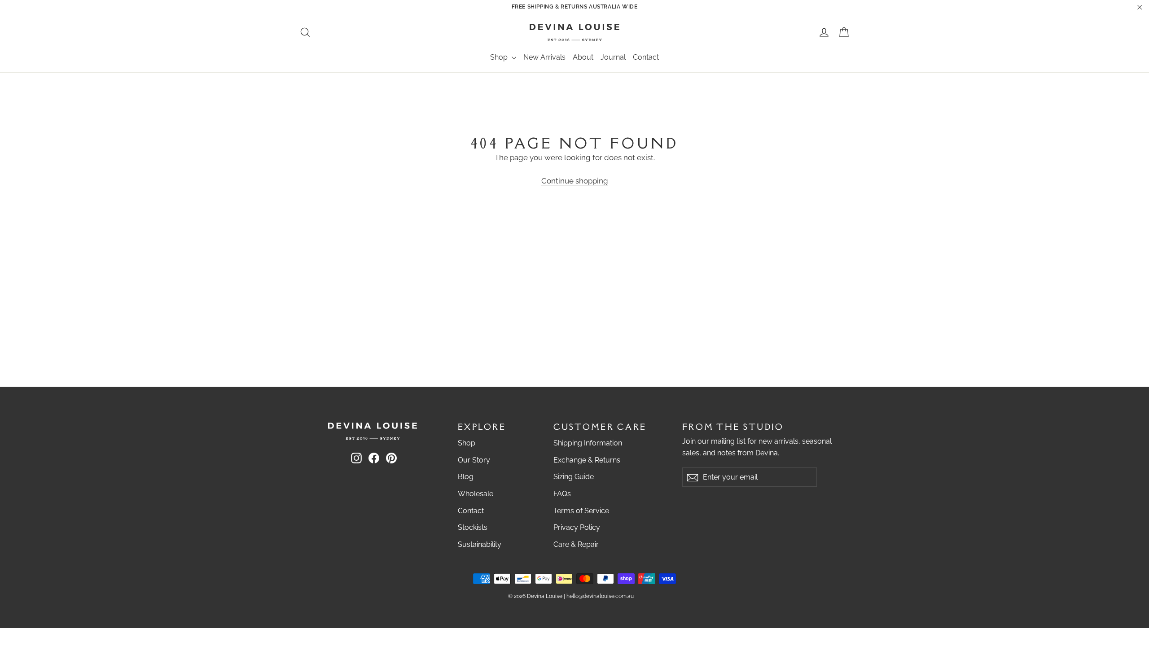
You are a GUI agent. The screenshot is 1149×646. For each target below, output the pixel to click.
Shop (499, 57)
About (583, 57)
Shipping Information (587, 443)
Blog (466, 476)
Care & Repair (576, 544)
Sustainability (479, 544)
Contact (646, 57)
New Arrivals (544, 57)
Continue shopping (574, 180)
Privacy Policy (576, 527)
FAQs (562, 493)
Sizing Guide (573, 476)
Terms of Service (581, 510)
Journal (613, 57)
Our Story (474, 460)
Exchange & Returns (586, 460)
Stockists (472, 527)
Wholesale (475, 493)
